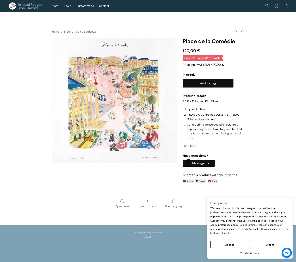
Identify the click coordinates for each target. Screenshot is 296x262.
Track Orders (148, 206)
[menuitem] (236, 31)
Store (55, 6)
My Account (122, 206)
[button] (26, 6)
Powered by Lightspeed (148, 252)
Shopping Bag (173, 206)
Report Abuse (148, 246)
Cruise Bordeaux (85, 31)
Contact (104, 6)
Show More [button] (189, 146)
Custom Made (85, 6)
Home (55, 31)
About (67, 6)
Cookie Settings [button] (250, 253)
